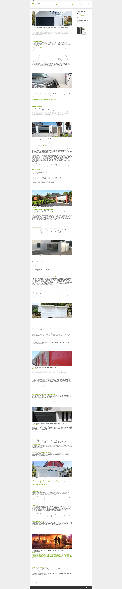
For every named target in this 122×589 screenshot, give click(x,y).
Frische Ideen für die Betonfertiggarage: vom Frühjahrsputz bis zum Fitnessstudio (51, 256)
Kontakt (79, 0)
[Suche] (88, 3)
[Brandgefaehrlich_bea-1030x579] (52, 541)
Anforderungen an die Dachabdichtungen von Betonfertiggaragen (47, 319)
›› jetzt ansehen (79, 36)
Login (81, 0)
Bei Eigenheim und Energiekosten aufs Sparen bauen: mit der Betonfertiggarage (50, 27)
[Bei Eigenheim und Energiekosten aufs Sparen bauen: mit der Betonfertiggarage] (52, 18)
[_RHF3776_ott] (52, 469)
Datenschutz (84, 0)
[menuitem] (78, 0)
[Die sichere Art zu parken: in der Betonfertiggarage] (52, 358)
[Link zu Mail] (36, 0)
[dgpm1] (52, 310)
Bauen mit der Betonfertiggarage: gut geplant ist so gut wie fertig (47, 477)
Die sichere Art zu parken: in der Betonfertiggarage (44, 367)
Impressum (88, 0)
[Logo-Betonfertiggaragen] (37, 3)
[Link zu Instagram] (33, 0)
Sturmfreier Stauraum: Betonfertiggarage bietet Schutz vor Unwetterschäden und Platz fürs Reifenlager (51, 138)
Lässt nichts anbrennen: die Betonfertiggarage (43, 206)
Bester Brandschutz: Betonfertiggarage (41, 89)
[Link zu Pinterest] (35, 0)
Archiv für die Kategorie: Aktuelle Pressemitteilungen (41, 7)
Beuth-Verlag (45, 345)
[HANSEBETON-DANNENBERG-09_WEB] (52, 198)
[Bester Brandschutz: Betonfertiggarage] (52, 80)
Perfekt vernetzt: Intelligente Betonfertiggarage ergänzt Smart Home (48, 423)
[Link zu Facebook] (32, 0)
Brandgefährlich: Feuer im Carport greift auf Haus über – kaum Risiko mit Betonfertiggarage (49, 551)
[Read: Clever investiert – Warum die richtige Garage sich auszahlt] (78, 17)
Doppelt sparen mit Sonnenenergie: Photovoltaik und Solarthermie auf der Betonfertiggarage (84, 14)
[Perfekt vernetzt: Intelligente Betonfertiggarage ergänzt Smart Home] (52, 414)
